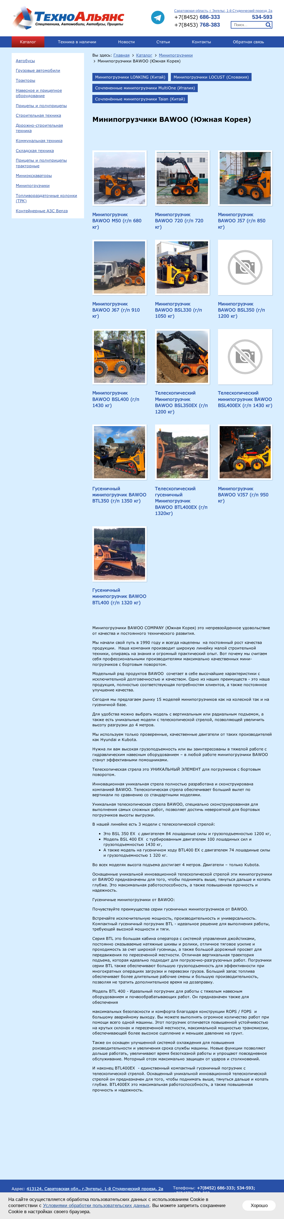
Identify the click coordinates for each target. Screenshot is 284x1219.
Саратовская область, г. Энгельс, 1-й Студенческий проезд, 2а (223, 11)
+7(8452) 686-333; (216, 1187)
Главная (121, 55)
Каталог (28, 41)
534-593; (246, 1187)
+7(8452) (197, 17)
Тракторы (25, 80)
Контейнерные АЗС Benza (42, 210)
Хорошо (259, 1205)
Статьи (163, 41)
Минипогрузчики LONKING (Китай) (130, 77)
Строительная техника (38, 115)
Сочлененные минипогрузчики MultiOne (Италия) (145, 87)
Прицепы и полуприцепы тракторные (41, 163)
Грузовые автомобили (38, 70)
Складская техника (35, 150)
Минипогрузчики (33, 185)
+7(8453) (197, 25)
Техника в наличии (77, 41)
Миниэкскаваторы (34, 175)
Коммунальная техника (39, 140)
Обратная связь (248, 41)
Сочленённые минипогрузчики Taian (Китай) (140, 99)
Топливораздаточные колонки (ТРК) (46, 198)
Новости (126, 41)
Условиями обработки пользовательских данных (96, 1205)
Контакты (201, 41)
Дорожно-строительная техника (39, 128)
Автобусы (25, 60)
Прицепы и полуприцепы (41, 105)
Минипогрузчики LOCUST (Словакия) (211, 77)
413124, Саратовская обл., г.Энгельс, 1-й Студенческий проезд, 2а (95, 1188)
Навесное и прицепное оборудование (39, 93)
